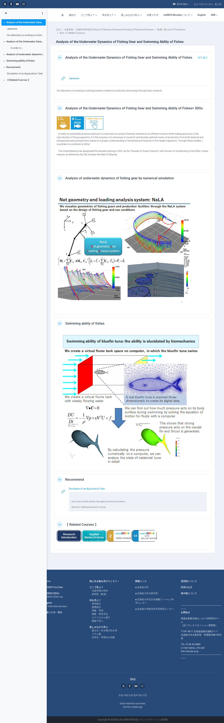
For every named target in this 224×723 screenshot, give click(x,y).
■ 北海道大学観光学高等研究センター (154, 609)
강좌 (58, 29)
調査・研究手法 (100, 614)
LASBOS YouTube (53, 587)
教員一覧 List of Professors (171, 29)
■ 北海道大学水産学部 (146, 593)
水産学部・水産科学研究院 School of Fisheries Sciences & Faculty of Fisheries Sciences (109, 29)
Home (47, 581)
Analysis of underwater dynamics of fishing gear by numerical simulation (25, 54)
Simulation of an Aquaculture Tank (25, 73)
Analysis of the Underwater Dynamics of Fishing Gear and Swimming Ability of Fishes (25, 22)
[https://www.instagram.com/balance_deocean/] (23, 4)
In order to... (15, 48)
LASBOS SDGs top (53, 596)
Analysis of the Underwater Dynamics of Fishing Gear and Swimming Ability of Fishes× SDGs (25, 41)
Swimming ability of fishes (20, 60)
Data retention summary (132, 703)
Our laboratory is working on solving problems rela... (25, 35)
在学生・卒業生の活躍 (103, 637)
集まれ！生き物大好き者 (104, 630)
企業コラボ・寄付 (53, 612)
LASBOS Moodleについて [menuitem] (176, 15)
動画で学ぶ (97, 621)
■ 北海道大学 (142, 587)
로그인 (218, 4)
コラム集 (96, 634)
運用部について (189, 581)
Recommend (13, 67)
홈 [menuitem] (62, 15)
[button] (181, 4)
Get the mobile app (133, 707)
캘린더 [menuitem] (72, 15)
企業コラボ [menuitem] (152, 15)
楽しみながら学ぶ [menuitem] (130, 15)
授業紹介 (96, 607)
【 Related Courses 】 (18, 80)
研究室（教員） (100, 594)
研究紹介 (96, 603)
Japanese (12, 28)
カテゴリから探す (101, 617)
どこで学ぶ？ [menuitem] (88, 15)
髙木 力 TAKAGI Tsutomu (72, 33)
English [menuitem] (202, 15)
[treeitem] (23, 28)
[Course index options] (42, 13)
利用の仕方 (186, 587)
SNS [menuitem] (213, 15)
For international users (55, 606)
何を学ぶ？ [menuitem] (108, 15)
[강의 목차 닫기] (6, 13)
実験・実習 (97, 610)
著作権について (189, 593)
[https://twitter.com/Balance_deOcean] (4, 4)
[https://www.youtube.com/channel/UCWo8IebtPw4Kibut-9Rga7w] (17, 4)
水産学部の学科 (100, 590)
